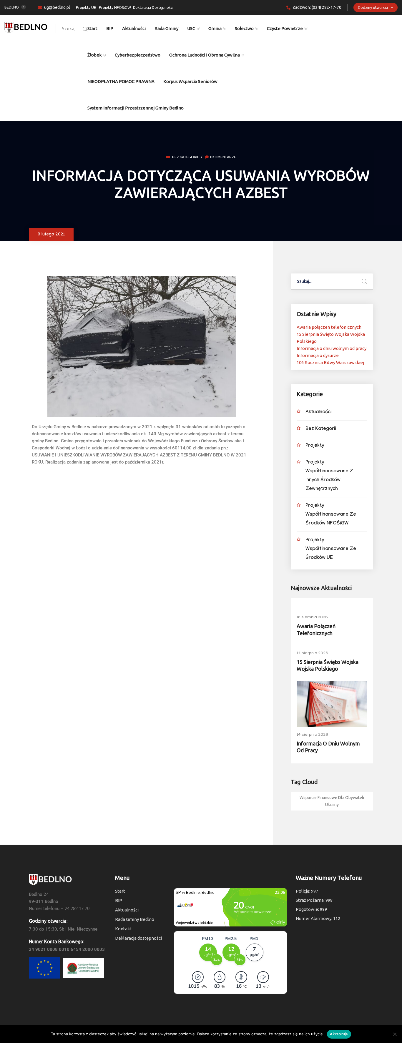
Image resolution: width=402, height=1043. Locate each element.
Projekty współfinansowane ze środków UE (330, 549)
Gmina (215, 28)
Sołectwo (244, 28)
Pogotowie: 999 (311, 909)
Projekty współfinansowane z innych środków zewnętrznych (329, 476)
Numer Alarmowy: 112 (318, 918)
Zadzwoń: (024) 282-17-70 (317, 7)
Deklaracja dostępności (138, 938)
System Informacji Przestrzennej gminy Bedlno (135, 107)
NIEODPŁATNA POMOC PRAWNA (121, 81)
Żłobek (94, 54)
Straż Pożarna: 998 (314, 900)
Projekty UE (86, 7)
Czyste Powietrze (285, 28)
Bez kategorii (185, 158)
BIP (109, 28)
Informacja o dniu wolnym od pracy (331, 348)
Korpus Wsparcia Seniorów (190, 81)
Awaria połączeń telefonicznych (329, 327)
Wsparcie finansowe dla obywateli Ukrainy (332, 801)
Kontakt (123, 928)
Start (92, 28)
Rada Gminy (166, 28)
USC (191, 28)
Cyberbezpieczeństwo (137, 54)
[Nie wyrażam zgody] (395, 1034)
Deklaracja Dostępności (153, 7)
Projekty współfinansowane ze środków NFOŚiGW (330, 515)
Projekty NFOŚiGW (115, 7)
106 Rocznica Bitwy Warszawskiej (330, 362)
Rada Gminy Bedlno (134, 919)
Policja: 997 (307, 890)
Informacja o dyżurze (318, 355)
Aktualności (134, 28)
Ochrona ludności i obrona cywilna (204, 54)
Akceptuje (339, 1034)
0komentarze (223, 158)
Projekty (314, 446)
